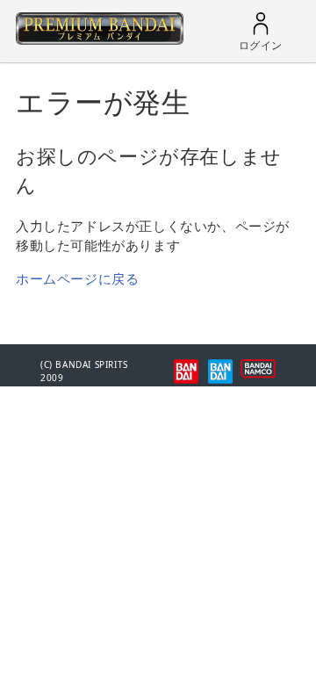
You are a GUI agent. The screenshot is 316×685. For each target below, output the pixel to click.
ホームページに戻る (77, 278)
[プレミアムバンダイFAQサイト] (99, 39)
